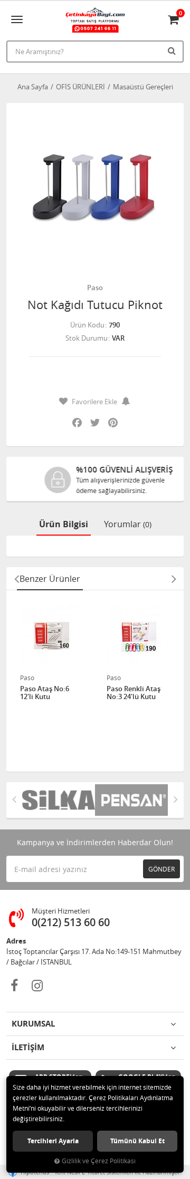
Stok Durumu (86, 338)
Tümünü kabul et (137, 1140)
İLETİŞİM (28, 1047)
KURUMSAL (33, 1023)
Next (174, 578)
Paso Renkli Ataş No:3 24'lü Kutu (133, 693)
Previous (16, 578)
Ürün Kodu (87, 325)
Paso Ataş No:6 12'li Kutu (44, 693)
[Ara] (173, 50)
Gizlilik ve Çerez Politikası (99, 1161)
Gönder (161, 869)
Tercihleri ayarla (53, 1140)
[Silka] (58, 800)
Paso (95, 287)
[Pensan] (131, 800)
